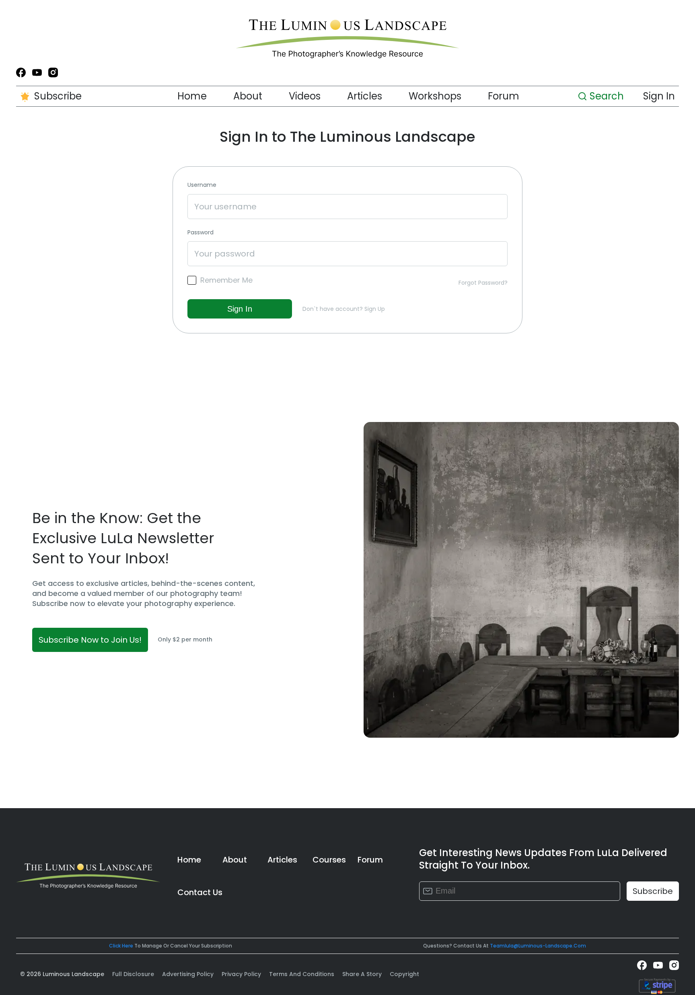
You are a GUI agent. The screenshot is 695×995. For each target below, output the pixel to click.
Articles (364, 96)
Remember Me (226, 280)
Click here (121, 945)
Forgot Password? (483, 283)
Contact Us (199, 892)
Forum (503, 96)
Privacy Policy (241, 974)
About (247, 96)
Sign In (659, 96)
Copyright (404, 974)
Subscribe (58, 96)
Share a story (362, 974)
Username (201, 185)
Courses (329, 859)
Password (200, 232)
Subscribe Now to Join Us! (90, 639)
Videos (305, 96)
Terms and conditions (301, 974)
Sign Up (374, 309)
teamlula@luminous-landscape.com (538, 945)
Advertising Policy (188, 974)
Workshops (435, 96)
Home (192, 96)
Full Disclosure (133, 974)
